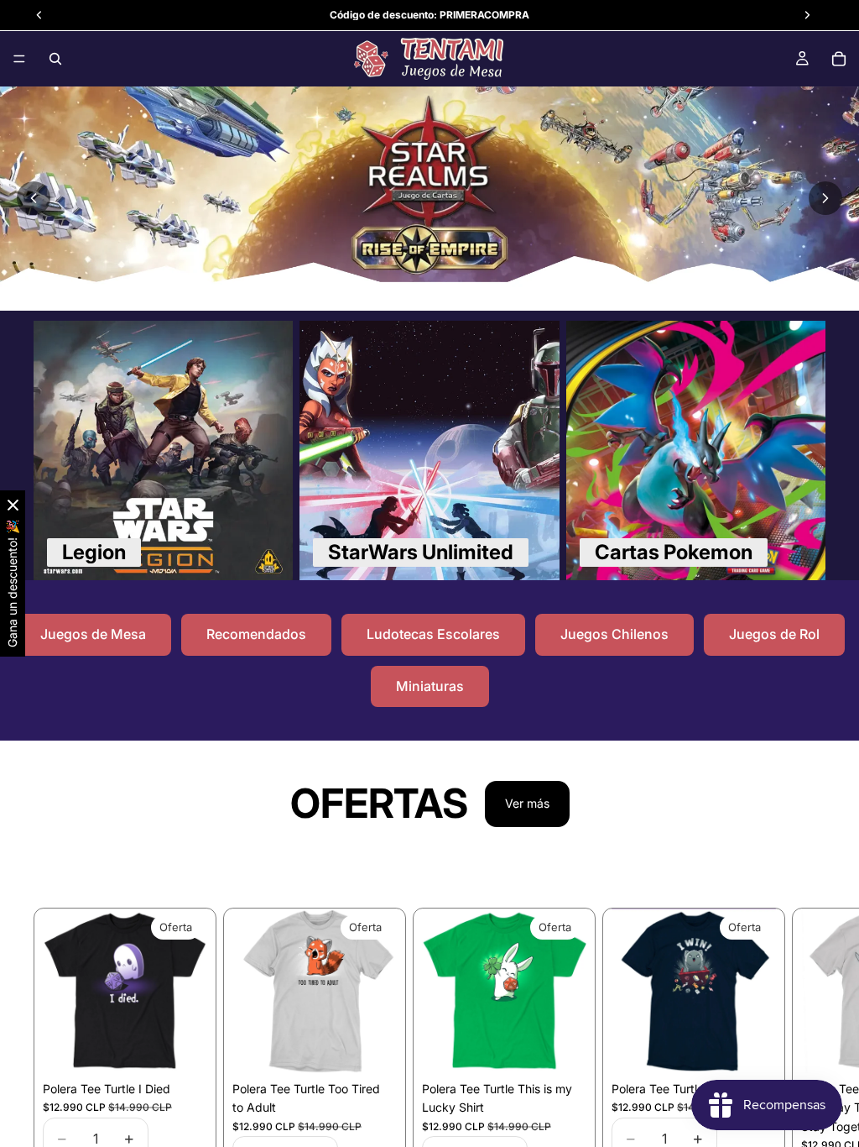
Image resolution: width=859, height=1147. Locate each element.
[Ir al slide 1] (402, 289)
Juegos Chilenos (614, 634)
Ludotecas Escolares (433, 634)
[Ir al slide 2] (420, 289)
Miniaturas (430, 686)
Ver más (527, 803)
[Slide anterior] (33, 198)
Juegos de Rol (774, 634)
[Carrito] (838, 58)
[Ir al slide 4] (457, 289)
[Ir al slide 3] (439, 289)
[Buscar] (55, 58)
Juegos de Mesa (93, 634)
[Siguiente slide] (825, 198)
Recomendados (256, 634)
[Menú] (19, 58)
